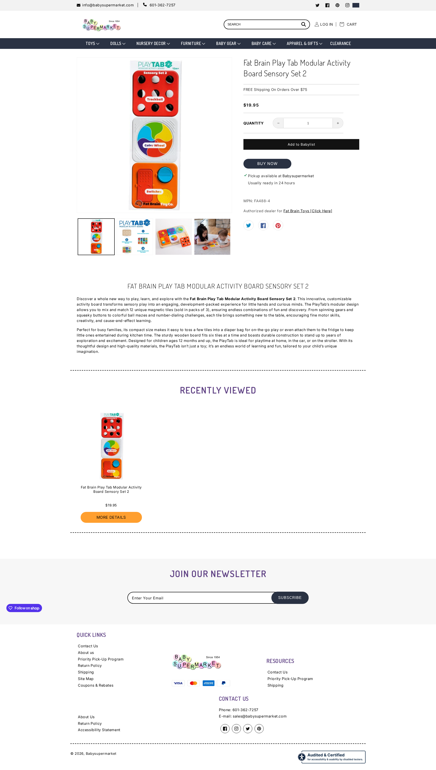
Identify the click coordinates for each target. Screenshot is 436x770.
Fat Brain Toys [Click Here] (307, 211)
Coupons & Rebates (95, 685)
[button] (92, 43)
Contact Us (88, 646)
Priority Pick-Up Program (101, 659)
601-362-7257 (245, 710)
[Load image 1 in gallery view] (96, 237)
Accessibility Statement (99, 730)
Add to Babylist (301, 144)
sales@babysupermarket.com (260, 716)
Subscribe (290, 598)
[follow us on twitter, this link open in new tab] (248, 226)
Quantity (253, 123)
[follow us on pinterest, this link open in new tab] (278, 227)
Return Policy (90, 665)
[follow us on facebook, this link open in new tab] (263, 226)
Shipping (86, 672)
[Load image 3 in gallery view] (173, 237)
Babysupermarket (101, 753)
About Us (86, 717)
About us (86, 652)
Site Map (86, 678)
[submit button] (304, 25)
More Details (111, 517)
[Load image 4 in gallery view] (212, 237)
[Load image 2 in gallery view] (135, 237)
